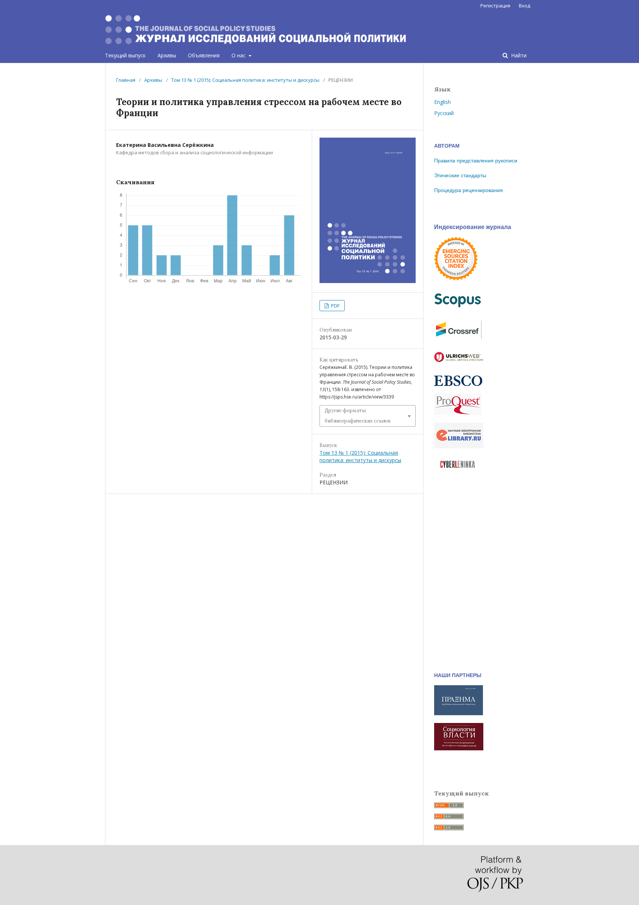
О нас (239, 55)
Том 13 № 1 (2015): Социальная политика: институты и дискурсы (245, 80)
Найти (518, 55)
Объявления (204, 55)
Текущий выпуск (125, 55)
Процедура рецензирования (468, 190)
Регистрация (495, 5)
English (442, 101)
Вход (524, 5)
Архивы (167, 55)
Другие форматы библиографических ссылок (358, 415)
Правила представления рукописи (475, 161)
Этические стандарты (460, 175)
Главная (125, 80)
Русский (444, 113)
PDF (334, 305)
